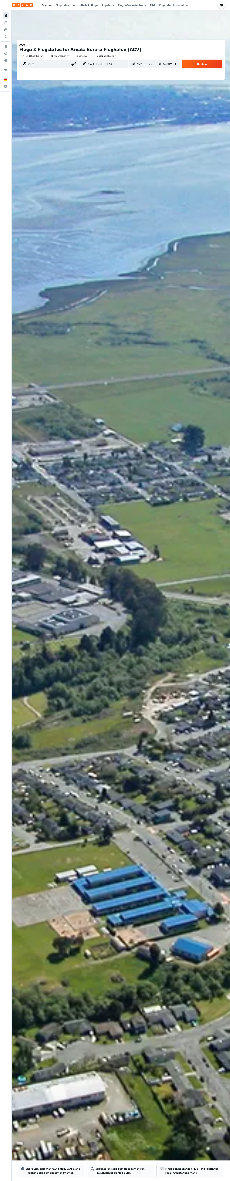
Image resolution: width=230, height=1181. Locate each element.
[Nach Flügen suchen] (5, 15)
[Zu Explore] (5, 46)
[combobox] (31, 56)
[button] (5, 5)
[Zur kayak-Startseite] (22, 5)
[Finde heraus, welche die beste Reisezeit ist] (5, 60)
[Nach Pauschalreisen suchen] (5, 36)
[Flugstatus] (5, 53)
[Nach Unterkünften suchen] (5, 22)
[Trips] (5, 70)
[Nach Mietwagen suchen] (5, 29)
